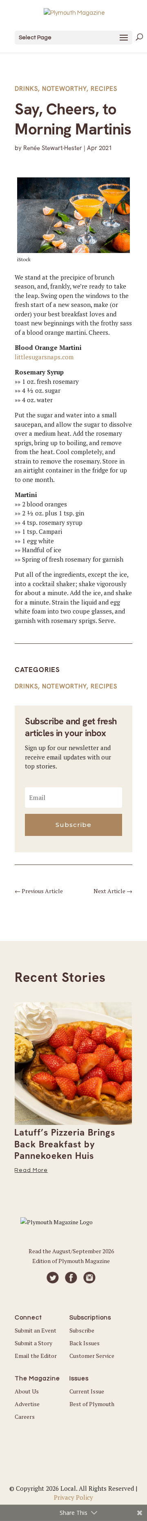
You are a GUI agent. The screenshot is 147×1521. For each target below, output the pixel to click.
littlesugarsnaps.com (44, 357)
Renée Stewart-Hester (52, 148)
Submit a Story (33, 1343)
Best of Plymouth (91, 1404)
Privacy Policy (73, 1497)
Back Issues (84, 1343)
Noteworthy (64, 89)
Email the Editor (36, 1356)
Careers (25, 1416)
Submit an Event (35, 1330)
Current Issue (86, 1391)
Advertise (27, 1404)
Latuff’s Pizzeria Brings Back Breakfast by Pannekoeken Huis (64, 1144)
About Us (27, 1391)
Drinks (26, 89)
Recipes (104, 89)
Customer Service (91, 1356)
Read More (31, 1170)
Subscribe (81, 1330)
